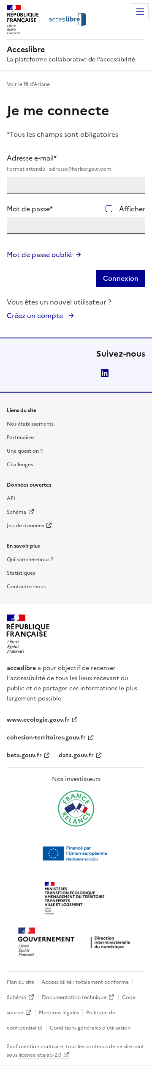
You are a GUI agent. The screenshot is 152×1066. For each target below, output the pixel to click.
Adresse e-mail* (59, 163)
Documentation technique (74, 997)
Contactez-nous (26, 586)
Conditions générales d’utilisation (90, 1028)
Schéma (16, 512)
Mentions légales (59, 1012)
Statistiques (21, 573)
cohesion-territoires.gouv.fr (46, 737)
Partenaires (20, 437)
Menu (140, 11)
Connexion (120, 278)
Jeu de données (25, 525)
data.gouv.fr (76, 755)
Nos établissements (30, 424)
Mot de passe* (30, 209)
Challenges (20, 464)
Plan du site (20, 982)
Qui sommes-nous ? (30, 559)
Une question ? (25, 451)
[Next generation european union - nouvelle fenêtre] (76, 853)
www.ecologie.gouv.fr (38, 719)
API (11, 498)
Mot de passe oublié (39, 254)
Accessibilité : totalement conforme (85, 982)
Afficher (132, 209)
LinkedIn (104, 373)
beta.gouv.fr (24, 755)
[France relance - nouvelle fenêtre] (76, 808)
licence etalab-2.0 (40, 1055)
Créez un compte (36, 315)
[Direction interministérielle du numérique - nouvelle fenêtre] (76, 942)
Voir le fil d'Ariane (28, 84)
